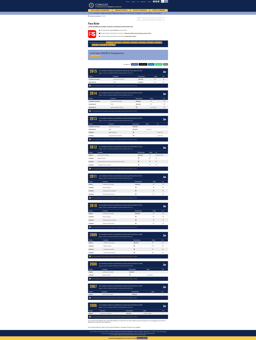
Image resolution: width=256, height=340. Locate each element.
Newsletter (143, 1)
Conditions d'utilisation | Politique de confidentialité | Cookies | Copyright (126, 331)
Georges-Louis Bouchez (106, 13)
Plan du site (146, 331)
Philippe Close (115, 13)
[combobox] (152, 19)
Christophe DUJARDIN (148, 13)
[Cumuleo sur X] (156, 2)
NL (166, 1)
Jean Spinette (97, 13)
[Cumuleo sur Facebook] (154, 2)
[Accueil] (88, 16)
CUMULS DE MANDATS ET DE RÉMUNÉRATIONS (100, 10)
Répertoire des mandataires (95, 16)
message (138, 327)
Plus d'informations (95, 56)
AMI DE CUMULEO (142, 338)
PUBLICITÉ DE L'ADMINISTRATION (140, 10)
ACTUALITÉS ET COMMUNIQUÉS (159, 10)
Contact (149, 1)
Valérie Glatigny (157, 13)
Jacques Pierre (123, 13)
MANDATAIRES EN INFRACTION (121, 10)
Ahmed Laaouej (130, 13)
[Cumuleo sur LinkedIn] (159, 2)
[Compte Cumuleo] (162, 1)
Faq (138, 1)
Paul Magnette (138, 13)
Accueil (127, 1)
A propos (133, 1)
